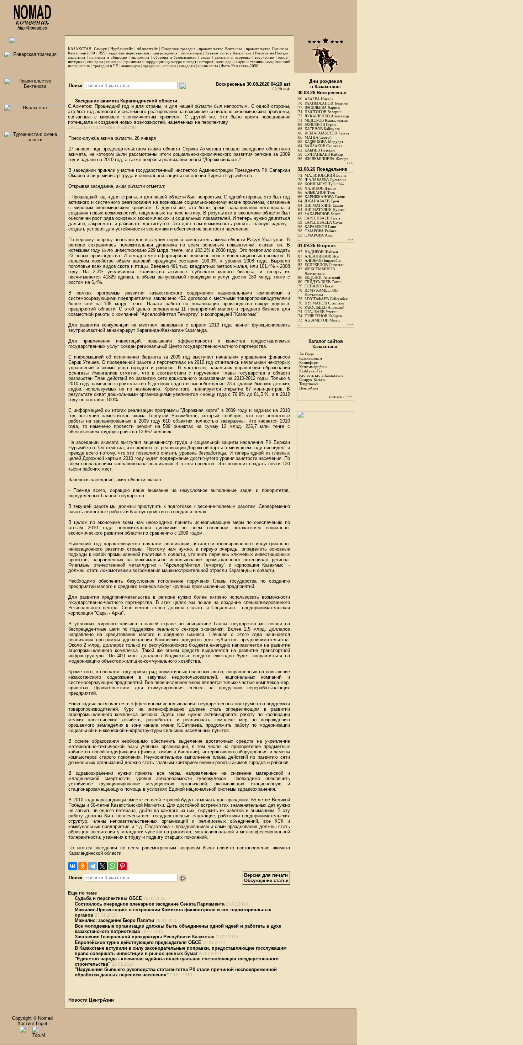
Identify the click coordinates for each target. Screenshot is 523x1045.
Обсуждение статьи (266, 880)
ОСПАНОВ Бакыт (320, 286)
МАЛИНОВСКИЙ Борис (326, 175)
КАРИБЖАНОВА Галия (325, 197)
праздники (151, 66)
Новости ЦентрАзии (91, 1000)
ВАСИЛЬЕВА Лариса (322, 107)
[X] (102, 866)
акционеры (130, 66)
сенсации (114, 61)
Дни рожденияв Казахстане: (325, 84)
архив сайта (208, 66)
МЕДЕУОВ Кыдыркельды (326, 120)
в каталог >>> (340, 396)
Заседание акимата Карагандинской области (125, 101)
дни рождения (165, 53)
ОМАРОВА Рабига (321, 231)
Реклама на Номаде (272, 53)
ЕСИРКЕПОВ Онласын (324, 264)
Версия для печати (266, 875)
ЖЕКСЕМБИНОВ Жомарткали (320, 271)
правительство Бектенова (220, 49)
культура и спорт (181, 61)
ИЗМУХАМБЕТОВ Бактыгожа (321, 292)
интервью (76, 61)
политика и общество (108, 57)
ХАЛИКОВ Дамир (320, 188)
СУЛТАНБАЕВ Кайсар (324, 154)
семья (205, 57)
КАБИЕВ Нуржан (320, 150)
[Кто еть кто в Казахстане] (325, 480)
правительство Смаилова (267, 49)
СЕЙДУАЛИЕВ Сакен (323, 282)
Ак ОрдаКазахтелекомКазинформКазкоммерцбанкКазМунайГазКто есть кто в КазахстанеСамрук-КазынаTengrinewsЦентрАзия (321, 371)
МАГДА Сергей (318, 137)
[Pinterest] (122, 866)
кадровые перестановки (129, 53)
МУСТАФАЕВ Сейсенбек (326, 299)
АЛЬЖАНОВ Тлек (320, 192)
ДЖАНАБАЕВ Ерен (322, 201)
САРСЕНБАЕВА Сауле (324, 222)
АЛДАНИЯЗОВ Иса (322, 256)
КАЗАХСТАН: (80, 49)
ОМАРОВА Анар (319, 235)
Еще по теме (82, 893)
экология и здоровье (232, 57)
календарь (224, 61)
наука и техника (249, 61)
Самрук (100, 49)
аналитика (76, 57)
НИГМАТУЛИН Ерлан (324, 205)
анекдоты (187, 66)
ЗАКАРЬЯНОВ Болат (322, 214)
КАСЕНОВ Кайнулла (322, 129)
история (206, 61)
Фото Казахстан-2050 (239, 66)
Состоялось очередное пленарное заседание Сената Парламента (149, 904)
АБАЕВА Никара (319, 99)
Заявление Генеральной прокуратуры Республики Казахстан (145, 936)
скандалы (95, 61)
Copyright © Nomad (32, 1018)
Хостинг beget (32, 1023)
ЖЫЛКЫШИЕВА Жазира (326, 159)
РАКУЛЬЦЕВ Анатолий (324, 307)
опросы (169, 66)
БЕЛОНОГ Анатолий (322, 277)
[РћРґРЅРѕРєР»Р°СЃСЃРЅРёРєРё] (82, 866)
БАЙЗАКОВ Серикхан (324, 146)
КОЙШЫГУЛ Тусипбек (324, 184)
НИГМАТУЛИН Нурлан (325, 209)
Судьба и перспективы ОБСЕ (108, 898)
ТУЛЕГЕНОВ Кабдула (324, 316)
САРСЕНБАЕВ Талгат (323, 218)
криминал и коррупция (144, 61)
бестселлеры (191, 53)
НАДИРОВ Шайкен (321, 252)
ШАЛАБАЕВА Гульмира (326, 179)
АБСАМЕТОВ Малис (322, 320)
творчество (264, 57)
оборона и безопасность (174, 57)
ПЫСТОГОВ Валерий (323, 112)
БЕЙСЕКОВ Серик (320, 124)
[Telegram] (92, 866)
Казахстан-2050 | (83, 53)
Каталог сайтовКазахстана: (325, 344)
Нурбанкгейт (121, 49)
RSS (102, 53)
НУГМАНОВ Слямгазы (324, 303)
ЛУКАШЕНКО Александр (327, 116)
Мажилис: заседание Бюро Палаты (114, 920)
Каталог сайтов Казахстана (228, 53)
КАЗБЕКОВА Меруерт (324, 141)
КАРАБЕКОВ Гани (320, 226)
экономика (140, 57)
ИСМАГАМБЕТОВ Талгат (327, 133)
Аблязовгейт (147, 49)
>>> (350, 163)
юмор (283, 57)
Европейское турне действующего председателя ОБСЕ (138, 942)
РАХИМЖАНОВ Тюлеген (326, 103)
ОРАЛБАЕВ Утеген (321, 311)
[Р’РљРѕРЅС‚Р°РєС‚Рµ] (72, 866)
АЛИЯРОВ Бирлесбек (323, 260)
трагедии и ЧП (105, 66)
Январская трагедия (178, 49)
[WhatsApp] (112, 866)
